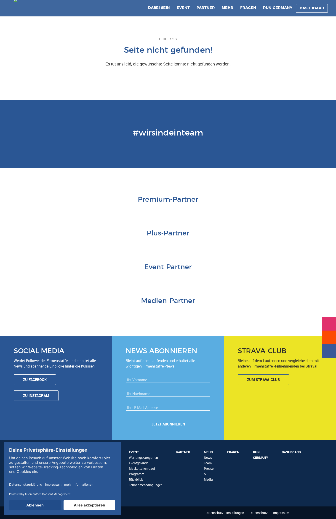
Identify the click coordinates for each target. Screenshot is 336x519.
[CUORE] (116, 278)
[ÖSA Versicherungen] (162, 211)
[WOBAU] (156, 244)
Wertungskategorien (143, 457)
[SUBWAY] (168, 244)
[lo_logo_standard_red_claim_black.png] (231, 278)
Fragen (248, 8)
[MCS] (162, 278)
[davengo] (185, 278)
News (208, 457)
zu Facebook (35, 379)
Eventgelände (138, 463)
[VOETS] (185, 211)
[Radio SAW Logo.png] (168, 312)
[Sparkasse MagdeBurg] (173, 211)
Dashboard (312, 8)
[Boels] (208, 278)
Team (208, 463)
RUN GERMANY (277, 8)
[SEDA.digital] (105, 278)
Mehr (227, 8)
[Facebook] (329, 351)
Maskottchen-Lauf (142, 468)
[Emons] (128, 278)
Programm (136, 474)
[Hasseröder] (179, 244)
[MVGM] (151, 278)
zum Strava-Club (263, 379)
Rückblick (136, 479)
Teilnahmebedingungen (146, 485)
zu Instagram (36, 395)
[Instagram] (329, 324)
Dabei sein (159, 8)
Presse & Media (208, 474)
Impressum (281, 513)
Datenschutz (259, 513)
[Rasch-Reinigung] (196, 278)
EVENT (183, 8)
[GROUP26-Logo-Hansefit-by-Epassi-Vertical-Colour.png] (242, 278)
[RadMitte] (139, 278)
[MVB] (173, 278)
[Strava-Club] (329, 337)
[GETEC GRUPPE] (145, 244)
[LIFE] (93, 278)
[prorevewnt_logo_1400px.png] (191, 244)
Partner (206, 8)
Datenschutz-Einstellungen (224, 513)
